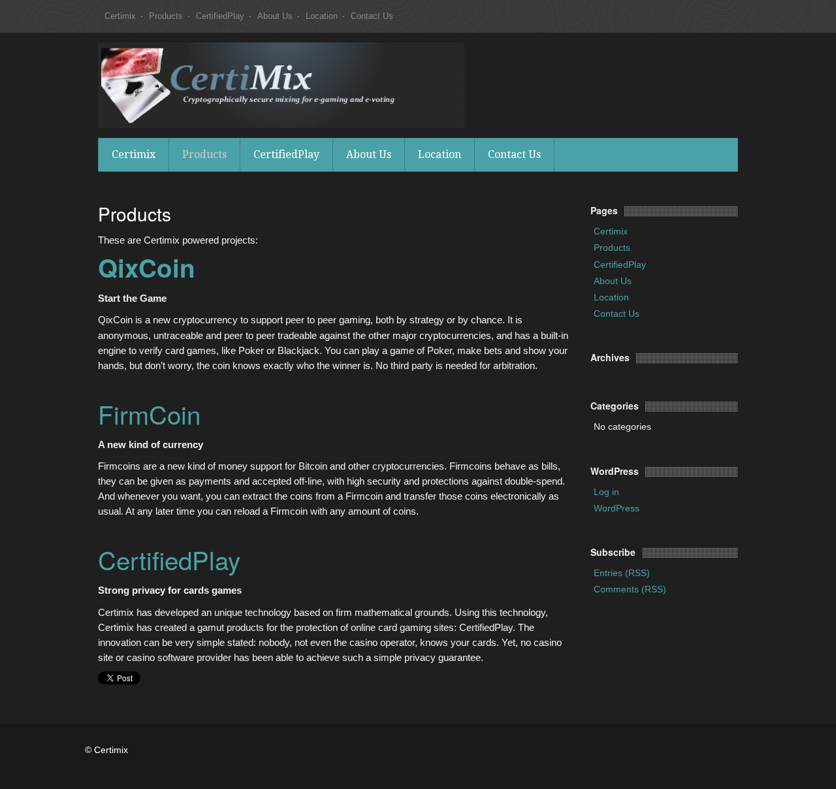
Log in (606, 492)
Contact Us (372, 16)
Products (166, 16)
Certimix (120, 16)
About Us (275, 16)
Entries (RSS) (622, 573)
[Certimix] (281, 84)
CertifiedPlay (220, 16)
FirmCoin (149, 414)
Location (322, 16)
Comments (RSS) (630, 589)
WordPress (616, 508)
